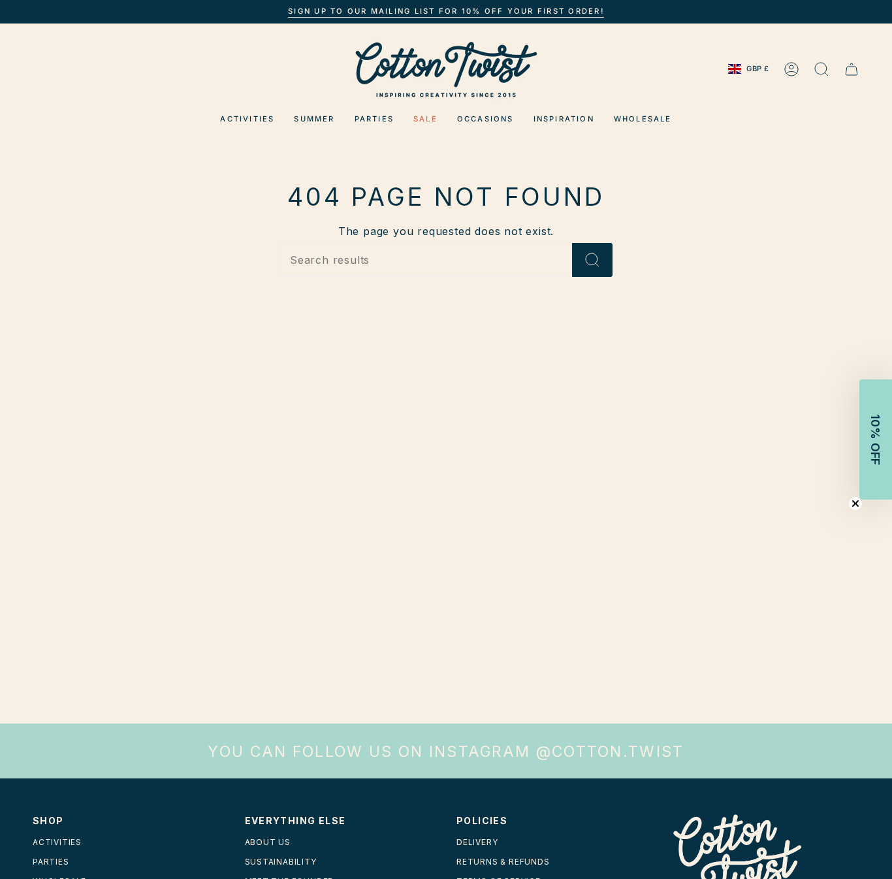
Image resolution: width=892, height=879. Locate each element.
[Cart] (851, 69)
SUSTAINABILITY (281, 862)
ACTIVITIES (57, 842)
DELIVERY (477, 842)
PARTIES (51, 862)
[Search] (592, 260)
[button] (247, 119)
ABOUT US (268, 842)
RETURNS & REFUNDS (503, 862)
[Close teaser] (855, 503)
